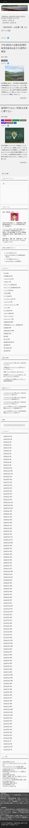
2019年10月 (6, 542)
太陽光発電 (4, 60)
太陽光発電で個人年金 (8, 774)
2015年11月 (6, 677)
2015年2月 (6, 703)
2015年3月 (6, 700)
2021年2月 (6, 496)
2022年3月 (6, 459)
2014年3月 (6, 735)
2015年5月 (6, 695)
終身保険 (6, 345)
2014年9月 (6, 718)
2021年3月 (6, 493)
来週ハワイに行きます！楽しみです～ (14, 372)
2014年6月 (6, 726)
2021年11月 (6, 470)
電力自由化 (7, 348)
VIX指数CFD (7, 276)
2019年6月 (6, 554)
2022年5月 (6, 453)
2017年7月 (6, 620)
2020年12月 (6, 502)
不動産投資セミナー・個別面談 (12, 325)
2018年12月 (6, 571)
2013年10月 (6, 749)
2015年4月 (6, 698)
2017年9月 (6, 614)
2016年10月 (6, 646)
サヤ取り (6, 281)
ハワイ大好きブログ (11, 253)
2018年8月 (6, 583)
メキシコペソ (16, 120)
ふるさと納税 (7, 313)
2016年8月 (6, 652)
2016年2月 (6, 669)
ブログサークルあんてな (9, 786)
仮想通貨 (4, 122)
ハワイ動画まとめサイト (12, 259)
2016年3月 (6, 666)
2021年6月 (6, 485)
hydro (13, 394)
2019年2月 (6, 565)
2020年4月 (6, 525)
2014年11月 (6, 712)
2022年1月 (6, 465)
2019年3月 (6, 562)
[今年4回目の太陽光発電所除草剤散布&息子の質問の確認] (14, 79)
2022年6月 (6, 450)
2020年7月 (6, 516)
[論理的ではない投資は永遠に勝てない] (14, 142)
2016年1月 (6, 672)
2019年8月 (6, 548)
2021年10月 (6, 473)
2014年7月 (6, 723)
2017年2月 (6, 634)
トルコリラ (7, 302)
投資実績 (6, 333)
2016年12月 (6, 640)
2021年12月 (6, 468)
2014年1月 (6, 741)
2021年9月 (6, 476)
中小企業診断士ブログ (8, 784)
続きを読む (23, 98)
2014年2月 (6, 738)
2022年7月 (6, 447)
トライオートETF (8, 299)
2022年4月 (6, 456)
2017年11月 (6, 608)
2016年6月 (6, 657)
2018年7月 (6, 585)
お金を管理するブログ (8, 761)
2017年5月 (6, 626)
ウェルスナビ (8, 120)
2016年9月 (6, 649)
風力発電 (6, 350)
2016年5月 (6, 660)
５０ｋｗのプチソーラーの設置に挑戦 (13, 766)
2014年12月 (6, 709)
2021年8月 (6, 479)
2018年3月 (6, 597)
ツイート (3, 37)
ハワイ (5, 307)
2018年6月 (6, 588)
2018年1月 (6, 603)
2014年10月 (6, 715)
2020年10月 (6, 508)
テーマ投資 (7, 296)
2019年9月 (6, 545)
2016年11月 (6, 643)
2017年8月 (6, 617)
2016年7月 (6, 654)
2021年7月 (6, 482)
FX (2, 120)
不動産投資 (23, 120)
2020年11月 (6, 505)
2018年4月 (6, 594)
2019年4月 (6, 560)
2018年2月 (6, 600)
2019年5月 (6, 557)
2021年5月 (6, 488)
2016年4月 (6, 663)
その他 (5, 293)
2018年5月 (6, 591)
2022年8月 (6, 445)
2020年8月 (6, 514)
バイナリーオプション (10, 304)
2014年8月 (6, 721)
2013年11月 (6, 746)
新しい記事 (5, 173)
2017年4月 (6, 629)
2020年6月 (6, 519)
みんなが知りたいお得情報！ (14, 261)
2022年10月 (6, 439)
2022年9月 (6, 442)
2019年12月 (6, 537)
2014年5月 (6, 729)
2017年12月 (6, 606)
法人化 (5, 339)
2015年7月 (6, 689)
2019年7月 (6, 551)
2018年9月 (6, 580)
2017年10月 (6, 611)
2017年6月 (6, 623)
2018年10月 (6, 577)
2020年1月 (6, 534)
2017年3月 (6, 631)
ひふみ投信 (7, 310)
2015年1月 (6, 706)
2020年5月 (6, 522)
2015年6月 (6, 692)
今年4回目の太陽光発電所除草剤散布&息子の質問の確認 (14, 48)
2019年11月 (6, 539)
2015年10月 (6, 680)
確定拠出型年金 (8, 342)
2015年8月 (6, 686)
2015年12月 (6, 675)
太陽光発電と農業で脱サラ (9, 783)
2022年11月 (6, 436)
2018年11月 (6, 574)
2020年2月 (6, 531)
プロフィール (7, 316)
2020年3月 (6, 528)
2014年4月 (6, 732)
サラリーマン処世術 (9, 284)
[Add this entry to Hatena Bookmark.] (8, 38)
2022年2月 (6, 462)
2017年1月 (6, 637)
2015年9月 (6, 683)
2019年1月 (6, 568)
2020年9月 (6, 511)
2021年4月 (6, 491)
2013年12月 (6, 744)
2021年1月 (6, 499)
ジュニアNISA (7, 290)
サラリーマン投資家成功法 (11, 287)
